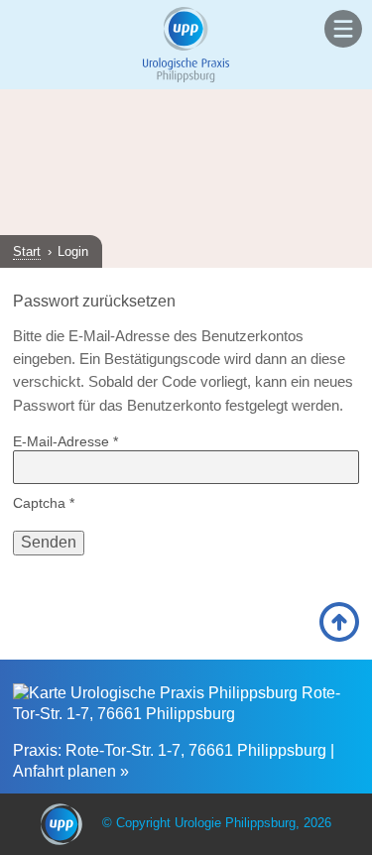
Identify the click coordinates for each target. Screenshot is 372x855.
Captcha (43, 503)
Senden (48, 542)
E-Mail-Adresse (65, 441)
